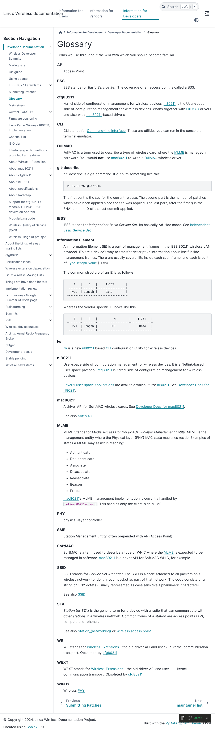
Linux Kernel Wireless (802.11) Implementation (29, 127)
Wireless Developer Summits (22, 56)
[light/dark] (196, 20)
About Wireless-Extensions (28, 161)
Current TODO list (21, 112)
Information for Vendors (101, 13)
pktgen (10, 345)
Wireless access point (134, 631)
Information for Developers (135, 13)
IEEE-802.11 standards (25, 85)
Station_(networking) (94, 631)
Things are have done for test (26, 282)
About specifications (23, 188)
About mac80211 (21, 168)
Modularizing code (22, 218)
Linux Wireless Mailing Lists (24, 275)
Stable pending (15, 358)
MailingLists (17, 65)
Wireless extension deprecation (27, 268)
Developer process (18, 351)
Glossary (15, 98)
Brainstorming (15, 306)
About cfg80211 (20, 175)
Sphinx (32, 727)
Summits (11, 313)
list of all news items (19, 365)
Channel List (17, 136)
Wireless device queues (22, 326)
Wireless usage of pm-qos (27, 237)
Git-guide (15, 72)
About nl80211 (19, 182)
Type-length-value (82, 263)
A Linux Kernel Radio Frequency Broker (27, 336)
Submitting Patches (22, 92)
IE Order (14, 143)
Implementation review (21, 288)
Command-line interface (106, 130)
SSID (81, 594)
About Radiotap (20, 195)
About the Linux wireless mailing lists (22, 246)
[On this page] (207, 13)
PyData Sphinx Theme (183, 723)
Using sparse (18, 78)
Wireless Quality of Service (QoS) (27, 227)
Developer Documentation (24, 47)
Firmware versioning (23, 118)
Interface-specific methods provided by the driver (28, 152)
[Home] (60, 32)
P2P (8, 320)
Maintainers (17, 105)
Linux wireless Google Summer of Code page (21, 297)
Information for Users (71, 13)
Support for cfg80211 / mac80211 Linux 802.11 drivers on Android (25, 207)
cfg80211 (12, 255)
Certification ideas (18, 262)
